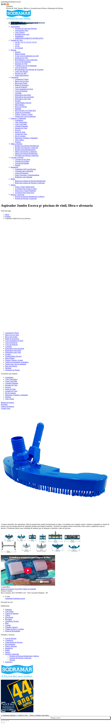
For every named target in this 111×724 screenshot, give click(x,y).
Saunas (7, 652)
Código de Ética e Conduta (14, 629)
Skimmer (8, 368)
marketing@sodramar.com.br (15, 598)
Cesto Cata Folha (11, 381)
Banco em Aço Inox (12, 335)
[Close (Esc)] (2, 720)
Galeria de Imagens (7, 406)
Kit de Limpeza (10, 393)
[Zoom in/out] (8, 720)
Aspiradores (9, 377)
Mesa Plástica (10, 358)
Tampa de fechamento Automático (17, 362)
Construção (9, 640)
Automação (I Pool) (12, 333)
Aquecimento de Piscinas (13, 642)
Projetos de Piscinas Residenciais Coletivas (24, 656)
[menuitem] (18, 24)
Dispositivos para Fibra (13, 350)
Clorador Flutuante (11, 383)
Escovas (8, 387)
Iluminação (9, 648)
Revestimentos (10, 644)
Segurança (8, 662)
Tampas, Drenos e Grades (14, 360)
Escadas (8, 354)
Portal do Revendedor (12, 631)
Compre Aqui (5, 408)
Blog (7, 623)
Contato (8, 625)
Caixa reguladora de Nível (14, 341)
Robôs (7, 650)
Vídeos (7, 615)
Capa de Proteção (11, 343)
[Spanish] (8, 4)
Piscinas (12, 660)
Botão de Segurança (12, 339)
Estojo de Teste (10, 389)
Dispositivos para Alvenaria (14, 348)
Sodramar (8, 609)
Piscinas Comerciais (12, 654)
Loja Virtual (9, 611)
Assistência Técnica (12, 621)
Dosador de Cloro (11, 385)
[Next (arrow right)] (4, 722)
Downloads (9, 617)
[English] (5, 4)
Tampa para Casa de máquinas (15, 364)
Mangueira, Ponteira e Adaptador (16, 395)
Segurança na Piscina (12, 370)
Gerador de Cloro (11, 391)
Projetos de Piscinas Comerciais (20, 658)
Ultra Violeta (9, 399)
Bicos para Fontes (11, 337)
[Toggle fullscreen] (6, 720)
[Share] (4, 720)
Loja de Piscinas (10, 638)
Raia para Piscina (11, 366)
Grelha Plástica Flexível (13, 356)
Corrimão (8, 346)
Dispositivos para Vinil (13, 352)
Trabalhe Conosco (11, 627)
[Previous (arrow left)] (2, 722)
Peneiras (8, 397)
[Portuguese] (2, 4)
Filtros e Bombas (11, 646)
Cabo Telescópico (11, 379)
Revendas (4, 404)
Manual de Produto (7, 402)
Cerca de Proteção (11, 345)
